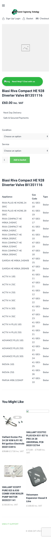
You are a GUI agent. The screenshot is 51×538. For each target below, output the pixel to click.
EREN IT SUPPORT (10, 524)
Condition (6, 130)
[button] (3, 5)
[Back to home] (25, 12)
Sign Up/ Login (13, 18)
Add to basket (20, 159)
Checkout (44, 18)
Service (5, 144)
